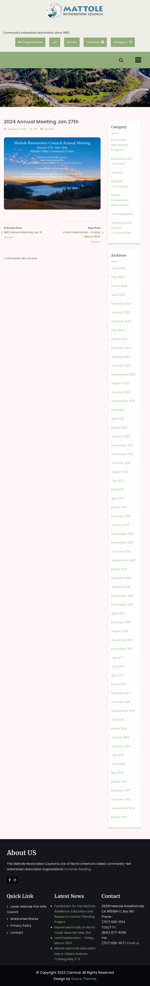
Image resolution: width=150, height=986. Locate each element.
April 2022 (117, 419)
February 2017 (120, 693)
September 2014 (123, 808)
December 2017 (122, 640)
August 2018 (119, 631)
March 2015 (119, 782)
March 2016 (119, 728)
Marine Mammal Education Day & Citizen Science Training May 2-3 (74, 953)
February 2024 (121, 348)
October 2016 (120, 702)
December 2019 (122, 596)
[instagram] (15, 880)
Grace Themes (83, 978)
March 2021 (119, 507)
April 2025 (118, 295)
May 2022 (117, 410)
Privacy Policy (20, 925)
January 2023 (120, 392)
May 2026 (117, 277)
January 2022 (120, 436)
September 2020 (123, 560)
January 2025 (120, 312)
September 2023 (123, 374)
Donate (72, 42)
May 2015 (117, 773)
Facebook (93, 42)
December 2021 (122, 445)
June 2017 (118, 666)
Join (54, 42)
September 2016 (123, 711)
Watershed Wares (24, 919)
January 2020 (120, 587)
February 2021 (120, 516)
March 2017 (119, 684)
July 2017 (117, 658)
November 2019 (122, 605)
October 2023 (121, 365)
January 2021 (120, 525)
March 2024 (119, 339)
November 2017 (122, 649)
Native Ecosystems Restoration (120, 200)
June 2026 (118, 268)
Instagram (120, 42)
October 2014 (120, 799)
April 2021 (117, 498)
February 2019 (120, 622)
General (49, 129)
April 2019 (117, 613)
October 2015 (120, 746)
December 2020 (122, 534)
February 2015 (121, 790)
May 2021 (117, 489)
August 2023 (120, 383)
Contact (16, 932)
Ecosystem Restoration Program (119, 145)
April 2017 (117, 675)
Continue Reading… (78, 869)
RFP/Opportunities (30, 42)
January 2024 (120, 357)
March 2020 (119, 569)
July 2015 (117, 755)
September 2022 (123, 401)
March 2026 (119, 286)
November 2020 (122, 542)
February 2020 (121, 578)
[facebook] (9, 880)
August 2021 (119, 472)
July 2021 (117, 481)
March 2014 (119, 817)
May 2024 (118, 330)
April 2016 (117, 720)
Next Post (82, 232)
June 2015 (118, 764)
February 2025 (121, 304)
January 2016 (120, 737)
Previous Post (23, 230)
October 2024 (121, 321)
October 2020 (121, 551)
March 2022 (119, 427)
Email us (133, 943)
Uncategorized (122, 214)
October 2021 (120, 463)
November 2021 (122, 454)
